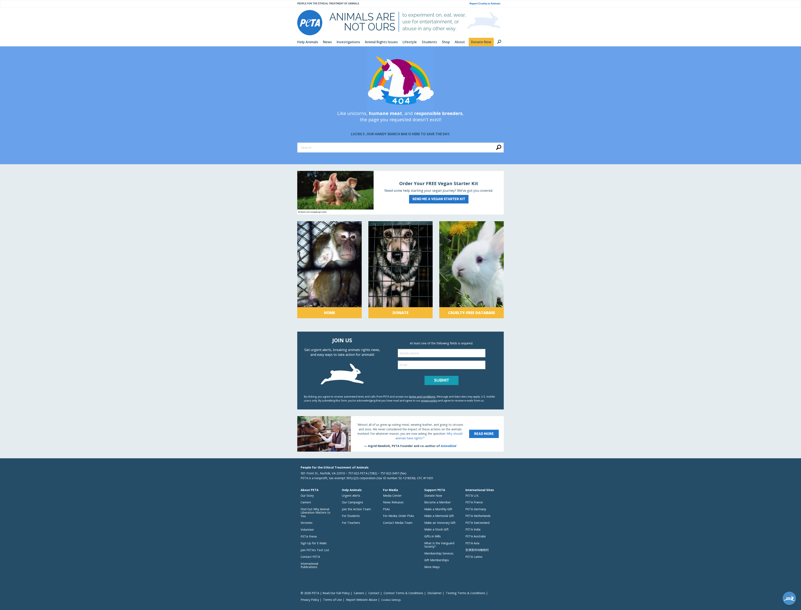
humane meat (385, 113)
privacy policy (429, 400)
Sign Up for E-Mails (314, 543)
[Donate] (400, 269)
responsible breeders (438, 113)
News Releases (393, 502)
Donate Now (433, 496)
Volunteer (307, 530)
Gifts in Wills (432, 536)
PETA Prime (309, 536)
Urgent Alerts (351, 496)
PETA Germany (475, 509)
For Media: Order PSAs (398, 516)
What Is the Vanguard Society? (439, 545)
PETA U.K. (472, 496)
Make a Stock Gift (436, 529)
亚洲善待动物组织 (477, 550)
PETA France (474, 502)
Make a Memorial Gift (439, 516)
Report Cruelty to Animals (485, 3)
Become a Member (437, 502)
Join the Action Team (356, 509)
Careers (306, 502)
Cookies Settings (391, 600)
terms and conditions (422, 396)
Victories (306, 523)
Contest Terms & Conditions (403, 593)
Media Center (392, 496)
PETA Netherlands (478, 516)
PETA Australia (475, 536)
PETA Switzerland (477, 523)
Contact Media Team (397, 523)
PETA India (472, 529)
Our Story (307, 496)
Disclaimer (434, 593)
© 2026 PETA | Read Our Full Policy (325, 593)
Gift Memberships (436, 560)
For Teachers (351, 523)
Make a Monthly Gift (438, 509)
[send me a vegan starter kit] (400, 193)
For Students (351, 516)
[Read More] (400, 434)
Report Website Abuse (361, 600)
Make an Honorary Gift (440, 523)
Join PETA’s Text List (315, 550)
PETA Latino (473, 557)
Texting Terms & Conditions (465, 593)
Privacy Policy (310, 600)
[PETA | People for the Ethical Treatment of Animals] (309, 22)
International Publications (309, 565)
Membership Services (438, 553)
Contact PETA (310, 557)
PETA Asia (472, 543)
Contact (373, 593)
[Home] (329, 269)
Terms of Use (332, 600)
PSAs (386, 509)
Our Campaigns (352, 502)
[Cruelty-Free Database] (471, 269)
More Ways (432, 567)
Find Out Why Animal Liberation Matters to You (315, 512)
